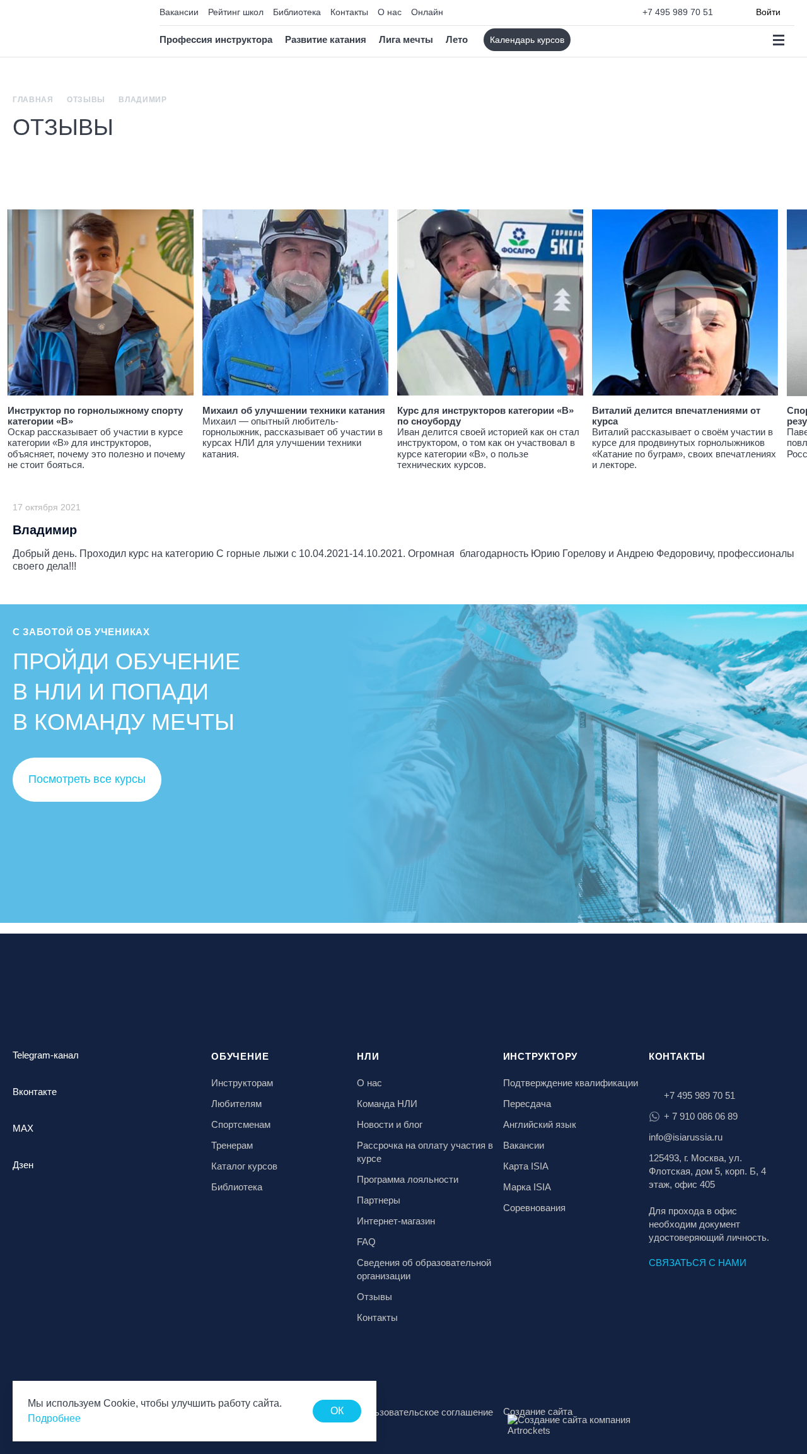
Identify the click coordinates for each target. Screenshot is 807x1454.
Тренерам (232, 1145)
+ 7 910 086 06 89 (701, 1116)
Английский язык (539, 1124)
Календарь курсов (527, 40)
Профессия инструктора (216, 39)
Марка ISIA (527, 1186)
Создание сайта (537, 1411)
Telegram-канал (46, 1055)
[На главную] (67, 28)
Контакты (349, 12)
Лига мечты (406, 39)
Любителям (236, 1103)
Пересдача (527, 1103)
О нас (390, 12)
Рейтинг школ (236, 12)
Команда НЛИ (387, 1103)
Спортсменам (240, 1124)
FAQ (366, 1241)
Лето (457, 39)
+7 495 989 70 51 (677, 12)
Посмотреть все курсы (87, 779)
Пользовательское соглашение (425, 1412)
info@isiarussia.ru (686, 1137)
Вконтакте (35, 1091)
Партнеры (378, 1200)
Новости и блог (389, 1124)
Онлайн (427, 12)
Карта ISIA (526, 1166)
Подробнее (54, 1418)
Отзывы (86, 99)
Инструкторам (242, 1082)
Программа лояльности (407, 1179)
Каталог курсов (244, 1166)
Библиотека (297, 12)
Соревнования (534, 1207)
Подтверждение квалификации (570, 1082)
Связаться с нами (697, 1262)
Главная (33, 99)
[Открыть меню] (778, 40)
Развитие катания (325, 39)
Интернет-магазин (396, 1221)
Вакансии (179, 12)
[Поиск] (591, 40)
